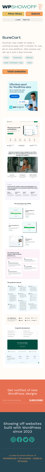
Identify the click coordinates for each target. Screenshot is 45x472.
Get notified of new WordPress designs (22, 391)
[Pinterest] (31, 441)
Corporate (17, 57)
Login (18, 20)
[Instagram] (14, 441)
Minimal (29, 57)
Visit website (16, 71)
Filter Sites (15, 14)
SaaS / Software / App (13, 63)
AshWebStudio (9, 458)
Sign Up (26, 20)
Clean (6, 57)
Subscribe (36, 400)
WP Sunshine (25, 458)
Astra (29, 63)
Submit (35, 14)
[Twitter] (26, 441)
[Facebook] (20, 441)
